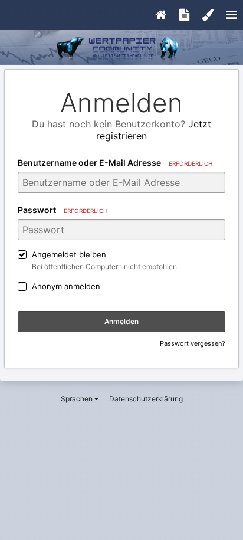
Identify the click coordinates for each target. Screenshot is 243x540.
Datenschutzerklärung (146, 398)
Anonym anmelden (66, 286)
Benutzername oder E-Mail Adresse (115, 163)
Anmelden (121, 321)
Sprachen (77, 398)
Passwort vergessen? (192, 343)
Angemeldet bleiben (69, 254)
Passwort (62, 210)
